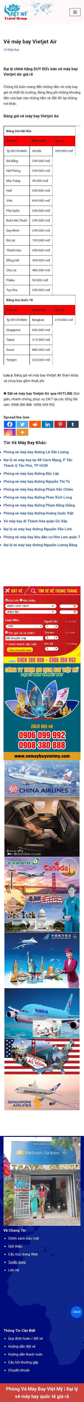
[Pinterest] (60, 424)
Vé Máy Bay (11, 49)
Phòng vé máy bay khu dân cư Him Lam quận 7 (42, 537)
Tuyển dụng (17, 1262)
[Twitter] (22, 424)
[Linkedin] (47, 424)
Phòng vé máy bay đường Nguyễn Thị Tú (37, 481)
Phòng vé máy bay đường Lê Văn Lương (36, 452)
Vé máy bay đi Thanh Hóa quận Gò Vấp (35, 521)
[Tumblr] (73, 424)
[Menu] (75, 12)
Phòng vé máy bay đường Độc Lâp (31, 473)
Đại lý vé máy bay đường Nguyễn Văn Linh (38, 529)
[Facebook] (10, 424)
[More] (22, 432)
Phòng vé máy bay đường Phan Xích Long (38, 497)
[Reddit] (35, 424)
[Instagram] (10, 432)
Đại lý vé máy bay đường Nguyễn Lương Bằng (40, 545)
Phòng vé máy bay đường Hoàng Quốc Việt (38, 513)
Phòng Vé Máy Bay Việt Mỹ (34, 1389)
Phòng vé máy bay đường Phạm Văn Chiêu (38, 489)
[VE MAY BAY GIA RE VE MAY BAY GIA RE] (16, 12)
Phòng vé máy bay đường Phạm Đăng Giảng (39, 505)
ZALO (76, 1312)
